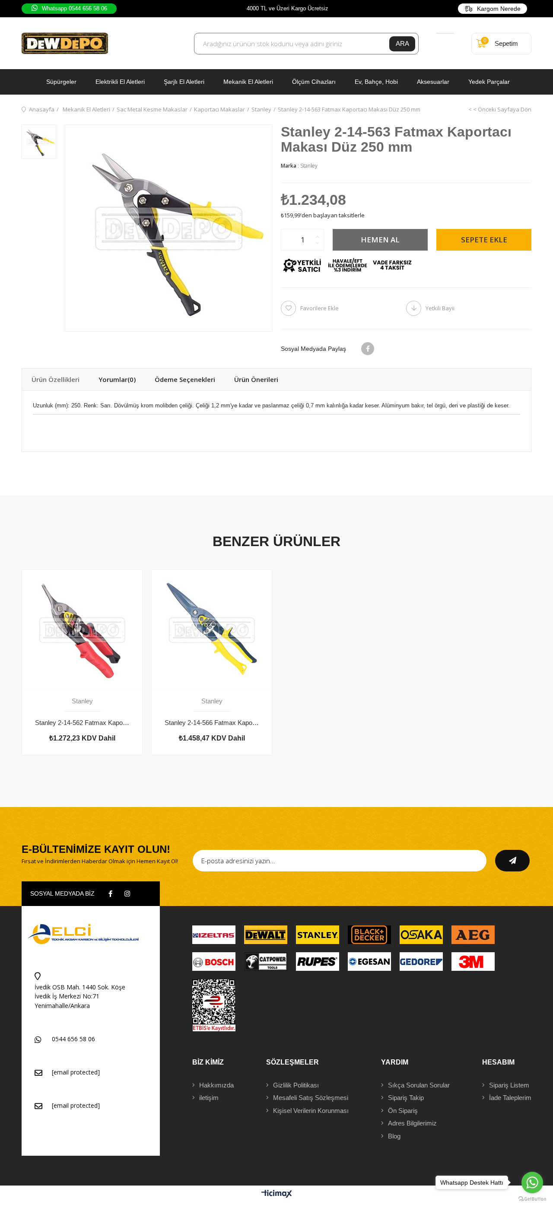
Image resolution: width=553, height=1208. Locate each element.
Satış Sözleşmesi (310, 1097)
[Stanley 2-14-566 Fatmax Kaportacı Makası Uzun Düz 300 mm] (212, 630)
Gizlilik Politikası (296, 1085)
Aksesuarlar (433, 81)
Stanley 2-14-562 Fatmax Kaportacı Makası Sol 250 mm (82, 722)
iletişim (209, 1097)
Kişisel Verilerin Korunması (311, 1110)
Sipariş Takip (406, 1097)
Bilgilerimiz (412, 1123)
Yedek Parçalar (489, 81)
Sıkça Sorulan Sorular (419, 1085)
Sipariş (509, 1085)
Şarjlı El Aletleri (184, 81)
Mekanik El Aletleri (248, 81)
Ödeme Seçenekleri (185, 379)
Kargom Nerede (499, 8)
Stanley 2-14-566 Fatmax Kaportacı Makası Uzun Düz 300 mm (212, 722)
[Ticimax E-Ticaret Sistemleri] (276, 1194)
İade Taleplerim (510, 1097)
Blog (394, 1136)
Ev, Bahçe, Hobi (376, 81)
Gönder (512, 860)
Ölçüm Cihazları (314, 81)
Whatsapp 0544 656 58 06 (74, 8)
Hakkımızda (216, 1085)
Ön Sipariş (403, 1110)
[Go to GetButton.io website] (532, 1199)
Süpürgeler (61, 81)
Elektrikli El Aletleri (120, 81)
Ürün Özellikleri (55, 379)
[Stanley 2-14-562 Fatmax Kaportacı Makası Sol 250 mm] (82, 630)
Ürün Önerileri (256, 379)
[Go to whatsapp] (532, 1182)
